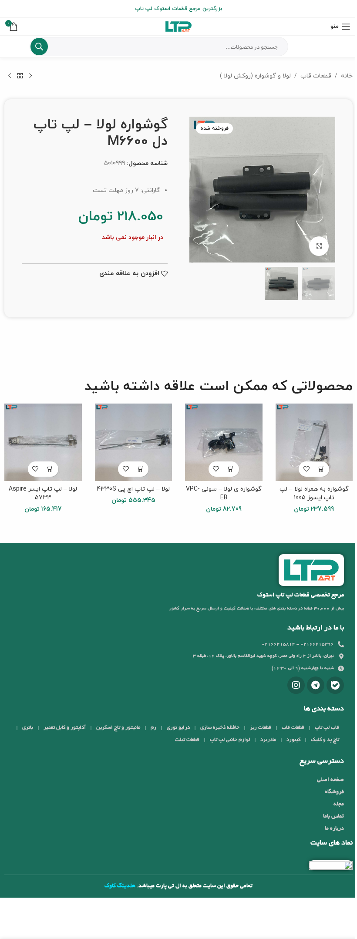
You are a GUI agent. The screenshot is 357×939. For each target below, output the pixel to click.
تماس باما (333, 817)
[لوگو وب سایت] (178, 26)
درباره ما (334, 829)
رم (153, 727)
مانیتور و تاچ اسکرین (118, 727)
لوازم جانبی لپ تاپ (230, 740)
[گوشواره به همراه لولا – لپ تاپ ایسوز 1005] (314, 442)
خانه (347, 76)
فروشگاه (334, 792)
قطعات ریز (260, 727)
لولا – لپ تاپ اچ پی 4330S (133, 489)
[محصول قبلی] (30, 76)
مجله (338, 804)
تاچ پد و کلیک (325, 740)
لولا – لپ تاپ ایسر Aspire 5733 (43, 493)
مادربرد (268, 740)
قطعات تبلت (187, 740)
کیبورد (293, 740)
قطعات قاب (315, 76)
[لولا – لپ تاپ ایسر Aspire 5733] (43, 442)
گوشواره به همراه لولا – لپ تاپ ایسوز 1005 (314, 493)
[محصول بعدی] (9, 76)
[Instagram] (296, 685)
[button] (321, 469)
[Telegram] (315, 685)
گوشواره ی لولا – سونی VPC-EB (224, 493)
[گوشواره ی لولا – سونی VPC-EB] (224, 442)
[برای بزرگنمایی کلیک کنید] (319, 246)
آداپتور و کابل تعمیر (65, 727)
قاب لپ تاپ (327, 727)
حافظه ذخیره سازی (219, 727)
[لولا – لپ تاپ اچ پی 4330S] (133, 442)
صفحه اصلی (330, 780)
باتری (27, 727)
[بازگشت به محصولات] (20, 76)
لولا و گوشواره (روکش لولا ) (255, 76)
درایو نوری (178, 727)
